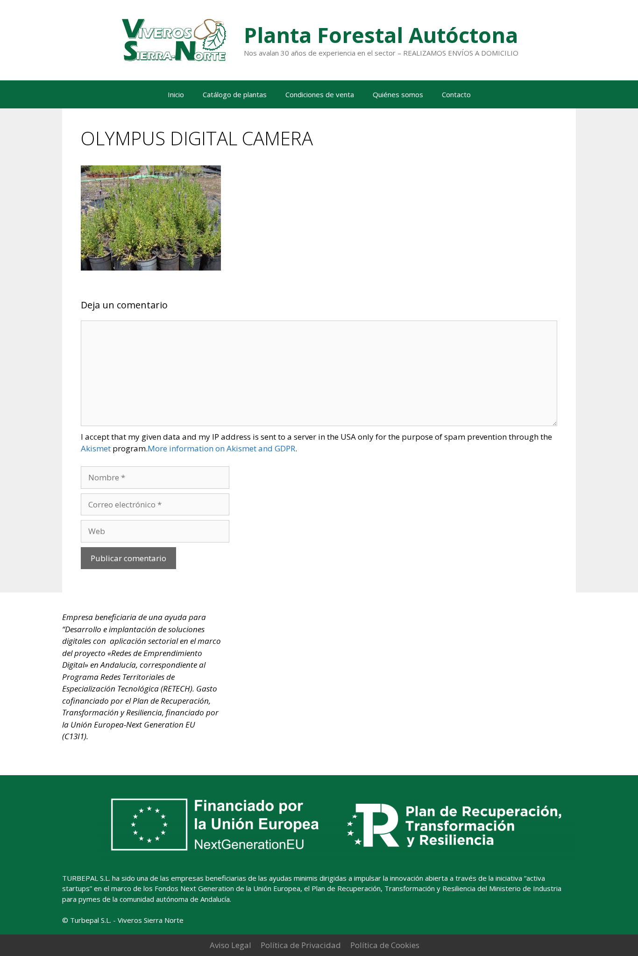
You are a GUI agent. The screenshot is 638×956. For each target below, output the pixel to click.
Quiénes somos (398, 94)
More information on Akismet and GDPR (221, 448)
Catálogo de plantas (235, 94)
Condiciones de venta (319, 94)
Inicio (176, 94)
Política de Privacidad (301, 945)
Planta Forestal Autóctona (381, 35)
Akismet (96, 448)
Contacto (456, 94)
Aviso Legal (230, 945)
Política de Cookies (384, 945)
